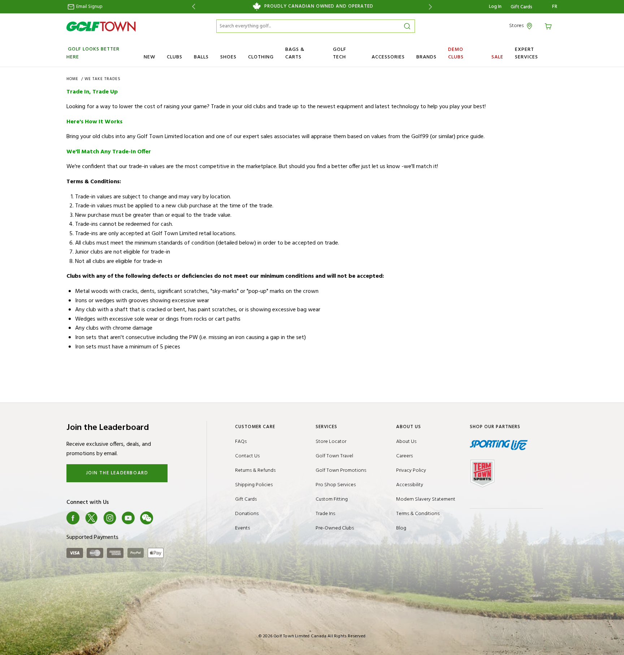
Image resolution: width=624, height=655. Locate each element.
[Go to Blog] (165, 518)
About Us (406, 442)
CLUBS (174, 57)
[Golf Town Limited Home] (101, 26)
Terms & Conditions (417, 514)
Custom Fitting (332, 499)
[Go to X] (91, 518)
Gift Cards (521, 7)
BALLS (201, 57)
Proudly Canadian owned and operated (318, 6)
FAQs (241, 442)
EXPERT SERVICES (526, 53)
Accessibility (409, 485)
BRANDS (426, 57)
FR (555, 6)
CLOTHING (261, 57)
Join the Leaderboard (117, 473)
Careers (404, 456)
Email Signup (89, 6)
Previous (192, 7)
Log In (495, 6)
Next (432, 7)
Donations (247, 514)
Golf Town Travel (334, 456)
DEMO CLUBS (456, 53)
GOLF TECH (339, 53)
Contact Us (247, 456)
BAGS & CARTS (294, 53)
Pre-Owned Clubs (335, 528)
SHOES (228, 57)
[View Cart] (549, 25)
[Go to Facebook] (72, 518)
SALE (497, 57)
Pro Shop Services (336, 485)
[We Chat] (146, 518)
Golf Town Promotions (341, 470)
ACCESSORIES (388, 57)
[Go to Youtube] (128, 518)
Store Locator (331, 442)
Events (242, 528)
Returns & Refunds (255, 470)
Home (73, 79)
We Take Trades (102, 79)
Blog (401, 528)
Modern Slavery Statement (425, 499)
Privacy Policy (411, 470)
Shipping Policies (254, 485)
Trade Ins (325, 514)
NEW (149, 57)
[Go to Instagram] (109, 518)
